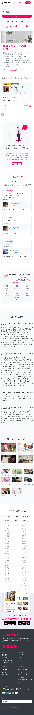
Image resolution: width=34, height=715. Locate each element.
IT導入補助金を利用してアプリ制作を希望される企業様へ (25, 680)
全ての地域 (6, 516)
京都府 (24, 520)
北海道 (7, 526)
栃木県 (7, 546)
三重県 (24, 546)
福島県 (7, 541)
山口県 (7, 575)
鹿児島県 (23, 578)
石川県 (24, 528)
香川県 (7, 580)
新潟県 (7, 554)
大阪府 (15, 520)
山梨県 (24, 533)
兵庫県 (7, 557)
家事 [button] (22, 21)
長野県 (24, 536)
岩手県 (7, 531)
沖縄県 (24, 580)
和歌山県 (7, 563)
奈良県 (7, 560)
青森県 (7, 528)
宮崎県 (24, 575)
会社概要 (4, 655)
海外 (24, 583)
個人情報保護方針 (7, 662)
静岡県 (24, 541)
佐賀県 (24, 565)
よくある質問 (5, 672)
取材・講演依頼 (22, 674)
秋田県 (7, 536)
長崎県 (24, 568)
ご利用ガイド (5, 669)
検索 (17, 16)
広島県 (7, 573)
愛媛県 (24, 557)
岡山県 (7, 570)
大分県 (24, 573)
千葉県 (7, 551)
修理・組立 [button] (15, 21)
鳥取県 (7, 565)
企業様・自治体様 (23, 669)
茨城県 (7, 543)
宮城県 (7, 533)
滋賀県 (24, 549)
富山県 (24, 526)
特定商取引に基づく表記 (9, 660)
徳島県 (7, 578)
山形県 (7, 538)
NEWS (20, 657)
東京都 (16, 516)
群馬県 (7, 549)
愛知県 (24, 543)
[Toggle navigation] (32, 2)
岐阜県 (24, 538)
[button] (7, 288)
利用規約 (4, 657)
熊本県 (24, 570)
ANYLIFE (21, 655)
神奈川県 (25, 516)
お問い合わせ (5, 674)
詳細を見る (15, 282)
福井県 (24, 531)
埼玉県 (7, 520)
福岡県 (24, 563)
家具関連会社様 (22, 672)
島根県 (7, 568)
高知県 (24, 560)
